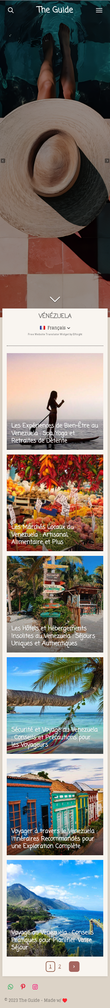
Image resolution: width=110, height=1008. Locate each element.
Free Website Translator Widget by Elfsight (55, 334)
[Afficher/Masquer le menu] (99, 10)
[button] (55, 328)
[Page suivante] (74, 966)
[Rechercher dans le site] (10, 10)
